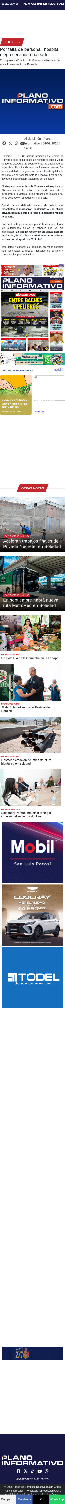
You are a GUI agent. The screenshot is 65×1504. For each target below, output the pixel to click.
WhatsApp (57, 1499)
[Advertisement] (32, 447)
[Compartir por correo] (22, 143)
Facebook (24, 1499)
